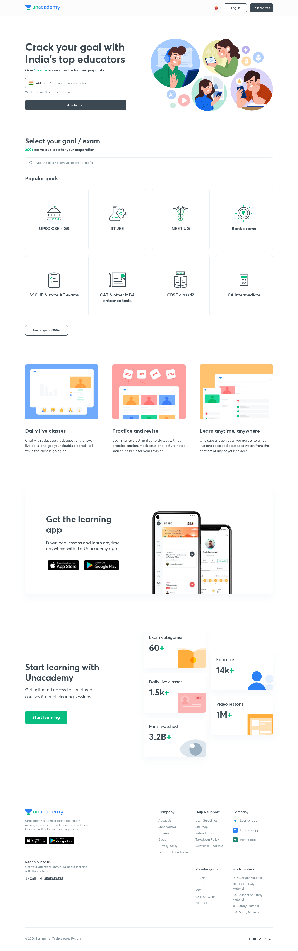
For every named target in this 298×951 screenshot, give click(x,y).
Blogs (162, 839)
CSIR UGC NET (206, 896)
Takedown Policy (207, 839)
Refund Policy (205, 833)
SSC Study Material (246, 912)
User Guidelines (206, 820)
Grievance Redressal (209, 846)
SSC (198, 890)
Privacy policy (167, 846)
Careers (163, 833)
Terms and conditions (173, 852)
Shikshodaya (167, 827)
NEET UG (202, 903)
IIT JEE (200, 877)
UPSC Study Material (247, 877)
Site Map (201, 827)
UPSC (199, 884)
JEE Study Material (246, 906)
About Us (164, 820)
